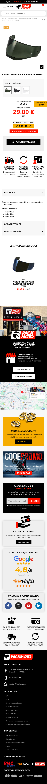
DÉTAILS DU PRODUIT (12, 224)
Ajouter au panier (25, 142)
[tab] (23, 193)
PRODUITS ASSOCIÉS (12, 232)
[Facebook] (8, 605)
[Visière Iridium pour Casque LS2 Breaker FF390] (23, 271)
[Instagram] (18, 605)
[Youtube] (28, 605)
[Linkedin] (38, 605)
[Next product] (44, 20)
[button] (23, 369)
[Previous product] (43, 20)
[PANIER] (43, 7)
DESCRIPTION (9, 192)
